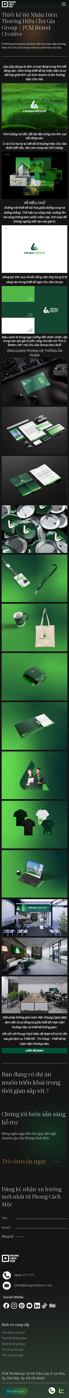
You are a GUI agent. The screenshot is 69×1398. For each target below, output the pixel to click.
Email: (6, 1227)
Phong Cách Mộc (55, 1017)
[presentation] (41, 1224)
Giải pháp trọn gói (13, 1332)
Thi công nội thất (12, 1355)
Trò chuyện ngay (24, 1161)
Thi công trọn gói (12, 1349)
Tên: (5, 1218)
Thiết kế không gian (14, 1338)
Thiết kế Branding (13, 1344)
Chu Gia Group (13, 66)
